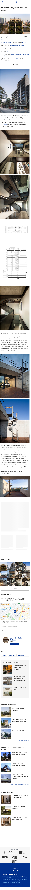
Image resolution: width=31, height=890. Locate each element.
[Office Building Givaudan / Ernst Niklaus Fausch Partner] (6, 723)
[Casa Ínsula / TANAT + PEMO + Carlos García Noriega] (6, 799)
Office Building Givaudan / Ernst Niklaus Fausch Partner (20, 720)
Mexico (24, 43)
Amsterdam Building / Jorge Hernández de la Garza (19, 754)
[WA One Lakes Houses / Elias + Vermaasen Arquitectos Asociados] (7, 680)
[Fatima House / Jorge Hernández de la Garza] (6, 767)
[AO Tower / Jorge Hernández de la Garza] (11, 566)
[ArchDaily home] (15, 2)
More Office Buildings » (23, 740)
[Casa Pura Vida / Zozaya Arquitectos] (6, 810)
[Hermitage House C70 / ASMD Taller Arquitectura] (6, 821)
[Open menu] (2, 2)
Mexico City (4, 124)
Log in (27, 1)
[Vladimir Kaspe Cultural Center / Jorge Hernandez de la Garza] (6, 778)
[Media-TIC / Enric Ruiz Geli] (6, 734)
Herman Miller (15, 59)
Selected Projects (21, 655)
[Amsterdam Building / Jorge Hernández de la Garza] (6, 756)
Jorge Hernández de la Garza (17, 45)
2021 (8, 51)
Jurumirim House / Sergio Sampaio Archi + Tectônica (20, 668)
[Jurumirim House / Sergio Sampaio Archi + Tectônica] (7, 669)
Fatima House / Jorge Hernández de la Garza (18, 765)
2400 (8, 48)
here (2, 40)
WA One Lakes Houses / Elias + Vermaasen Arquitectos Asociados (20, 679)
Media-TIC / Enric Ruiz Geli (19, 730)
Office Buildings (6, 43)
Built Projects (12, 655)
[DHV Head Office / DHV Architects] (6, 712)
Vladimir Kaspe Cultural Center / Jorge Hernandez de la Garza (20, 777)
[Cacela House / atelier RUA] (7, 691)
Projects (4, 655)
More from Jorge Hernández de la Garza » (19, 784)
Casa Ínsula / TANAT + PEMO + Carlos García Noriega (20, 797)
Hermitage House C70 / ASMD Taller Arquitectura (20, 819)
